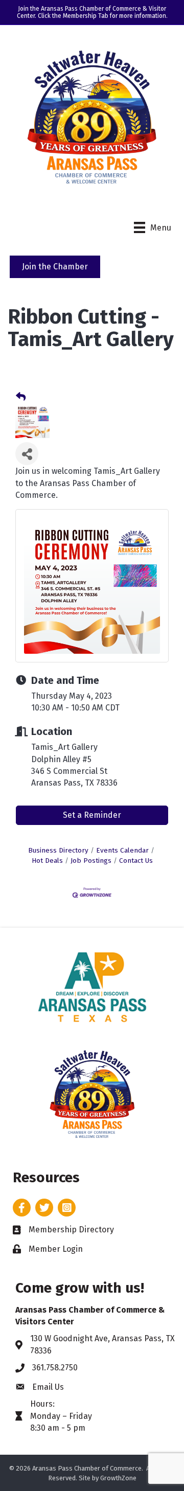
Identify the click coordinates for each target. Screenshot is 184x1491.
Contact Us (136, 860)
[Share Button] (26, 453)
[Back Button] (21, 397)
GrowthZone (118, 1478)
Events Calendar (122, 850)
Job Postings (91, 860)
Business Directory (58, 850)
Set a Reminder (92, 815)
